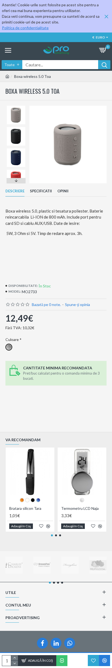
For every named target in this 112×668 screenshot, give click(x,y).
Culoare (12, 339)
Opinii (63, 191)
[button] (16, 107)
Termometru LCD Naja (80, 508)
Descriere (14, 191)
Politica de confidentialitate (25, 27)
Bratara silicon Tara (25, 508)
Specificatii (41, 191)
